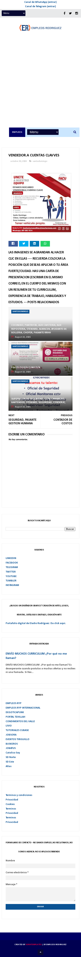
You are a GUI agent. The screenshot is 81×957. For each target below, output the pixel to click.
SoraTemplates (34, 945)
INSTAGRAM (12, 585)
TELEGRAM (12, 567)
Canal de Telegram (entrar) (40, 6)
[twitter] (70, 13)
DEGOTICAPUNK (15, 712)
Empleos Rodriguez (56, 945)
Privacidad (12, 799)
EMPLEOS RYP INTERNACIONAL (23, 707)
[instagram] (76, 13)
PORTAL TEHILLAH (15, 717)
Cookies (10, 804)
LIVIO (9, 725)
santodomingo (40, 161)
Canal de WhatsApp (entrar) (40, 2)
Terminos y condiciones (19, 795)
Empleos (17, 132)
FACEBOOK (12, 562)
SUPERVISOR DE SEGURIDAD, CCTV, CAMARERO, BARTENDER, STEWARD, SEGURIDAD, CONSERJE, (38, 400)
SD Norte (11, 757)
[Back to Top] (40, 952)
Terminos (11, 808)
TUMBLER (11, 580)
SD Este (10, 761)
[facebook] (64, 13)
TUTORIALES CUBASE (17, 730)
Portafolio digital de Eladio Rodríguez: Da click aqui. (36, 623)
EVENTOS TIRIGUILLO (17, 739)
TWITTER (11, 571)
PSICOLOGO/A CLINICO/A (25, 367)
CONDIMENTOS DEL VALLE (20, 721)
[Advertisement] (40, 85)
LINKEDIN (11, 558)
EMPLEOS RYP (13, 703)
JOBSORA (11, 734)
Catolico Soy (13, 752)
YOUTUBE (11, 576)
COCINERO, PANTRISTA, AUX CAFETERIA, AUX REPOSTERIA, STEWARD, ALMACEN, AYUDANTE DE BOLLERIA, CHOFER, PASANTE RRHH (39, 329)
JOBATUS (11, 748)
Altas (8, 766)
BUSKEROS (12, 744)
